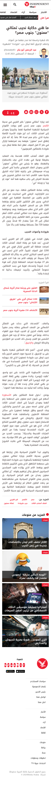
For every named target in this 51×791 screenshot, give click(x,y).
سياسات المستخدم (38, 681)
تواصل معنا (41, 697)
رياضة (43, 747)
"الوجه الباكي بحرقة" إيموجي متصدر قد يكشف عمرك (29, 576)
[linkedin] (11, 665)
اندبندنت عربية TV (38, 763)
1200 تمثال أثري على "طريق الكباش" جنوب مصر (23, 300)
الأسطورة (6, 395)
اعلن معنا (42, 702)
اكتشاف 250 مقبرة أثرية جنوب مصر (20, 310)
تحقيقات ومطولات (38, 758)
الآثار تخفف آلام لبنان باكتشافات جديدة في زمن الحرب (27, 543)
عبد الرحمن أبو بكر (26, 50)
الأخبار (44, 12)
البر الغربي (14, 499)
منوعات (26, 514)
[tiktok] (8, 665)
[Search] (14, 4)
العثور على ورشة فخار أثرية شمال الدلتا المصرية (20, 289)
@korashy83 (9, 50)
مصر (32, 499)
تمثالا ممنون (9, 503)
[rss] (5, 665)
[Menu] (5, 4)
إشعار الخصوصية (39, 686)
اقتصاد (13, 12)
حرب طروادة (22, 503)
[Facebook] (24, 665)
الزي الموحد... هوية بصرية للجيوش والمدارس (26, 641)
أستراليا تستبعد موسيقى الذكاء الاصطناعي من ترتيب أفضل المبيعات (25, 608)
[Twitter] (21, 665)
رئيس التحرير (40, 691)
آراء (23, 12)
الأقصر (45, 126)
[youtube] (15, 665)
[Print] (26, 112)
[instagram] (18, 665)
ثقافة (43, 732)
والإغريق (29, 343)
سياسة (32, 12)
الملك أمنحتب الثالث (39, 503)
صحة (44, 752)
